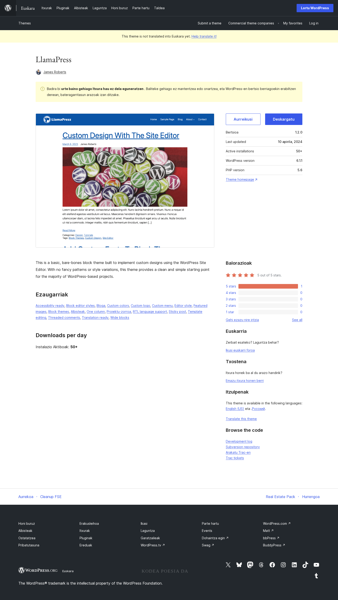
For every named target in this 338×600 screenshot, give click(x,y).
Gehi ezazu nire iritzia (242, 320)
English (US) (235, 409)
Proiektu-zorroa (119, 311)
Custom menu (162, 305)
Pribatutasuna (28, 545)
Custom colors (118, 305)
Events (207, 531)
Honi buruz (26, 523)
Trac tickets (235, 458)
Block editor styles (80, 305)
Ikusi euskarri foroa (240, 350)
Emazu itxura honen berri (245, 381)
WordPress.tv (153, 545)
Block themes (58, 311)
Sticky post (177, 311)
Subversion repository (243, 447)
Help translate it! (204, 36)
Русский (258, 409)
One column (96, 311)
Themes (24, 23)
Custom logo (140, 305)
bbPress (271, 538)
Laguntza (148, 531)
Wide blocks (119, 317)
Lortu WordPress (315, 8)
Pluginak (86, 538)
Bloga (101, 305)
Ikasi (144, 523)
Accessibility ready (50, 305)
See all (297, 320)
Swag (208, 545)
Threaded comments (64, 317)
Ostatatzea (26, 538)
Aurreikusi (243, 119)
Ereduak (86, 545)
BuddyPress (274, 545)
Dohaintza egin (215, 538)
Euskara (68, 571)
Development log (239, 441)
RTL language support (150, 311)
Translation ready (95, 317)
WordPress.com (277, 523)
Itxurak (85, 531)
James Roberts (54, 72)
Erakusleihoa (89, 523)
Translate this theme (241, 419)
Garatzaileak (150, 538)
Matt (268, 531)
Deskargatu (284, 119)
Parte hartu (210, 523)
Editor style (183, 305)
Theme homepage (240, 179)
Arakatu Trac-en (238, 452)
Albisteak (78, 311)
